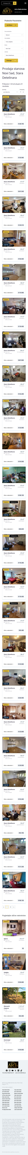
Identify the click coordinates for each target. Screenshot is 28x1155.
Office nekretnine (6, 1095)
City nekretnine (17, 1089)
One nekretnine (17, 1106)
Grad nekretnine (6, 1089)
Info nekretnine (17, 1091)
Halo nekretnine (18, 1095)
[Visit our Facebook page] (7, 1070)
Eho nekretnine (17, 1097)
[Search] (14, 3)
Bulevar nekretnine (18, 1093)
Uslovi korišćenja (20, 1072)
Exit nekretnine (17, 1100)
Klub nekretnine (5, 1097)
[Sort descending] (23, 92)
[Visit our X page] (15, 1070)
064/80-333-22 (18, 12)
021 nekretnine (5, 1091)
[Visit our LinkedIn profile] (18, 1070)
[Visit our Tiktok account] (21, 1070)
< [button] (3, 907)
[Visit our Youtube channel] (12, 1070)
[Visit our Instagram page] (10, 1070)
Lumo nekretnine (18, 1109)
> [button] (13, 907)
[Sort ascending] (21, 92)
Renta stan (4, 1107)
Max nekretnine (17, 1102)
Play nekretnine (5, 1102)
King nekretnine (5, 1104)
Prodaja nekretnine (6, 1109)
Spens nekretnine (6, 1098)
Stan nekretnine (5, 1100)
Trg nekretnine (17, 1104)
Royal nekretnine (6, 1093)
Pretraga (9, 60)
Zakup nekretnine (18, 1107)
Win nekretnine (17, 1098)
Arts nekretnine (5, 1106)
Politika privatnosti (8, 1072)
